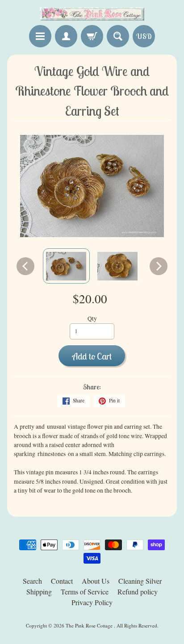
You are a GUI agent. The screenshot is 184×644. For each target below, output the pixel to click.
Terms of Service (85, 591)
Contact (62, 580)
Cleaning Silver (140, 580)
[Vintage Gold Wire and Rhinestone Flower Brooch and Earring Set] (66, 266)
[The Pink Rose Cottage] (92, 14)
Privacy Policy (92, 602)
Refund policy (137, 591)
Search (32, 580)
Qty (92, 318)
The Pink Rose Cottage (90, 625)
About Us (95, 580)
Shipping (39, 591)
